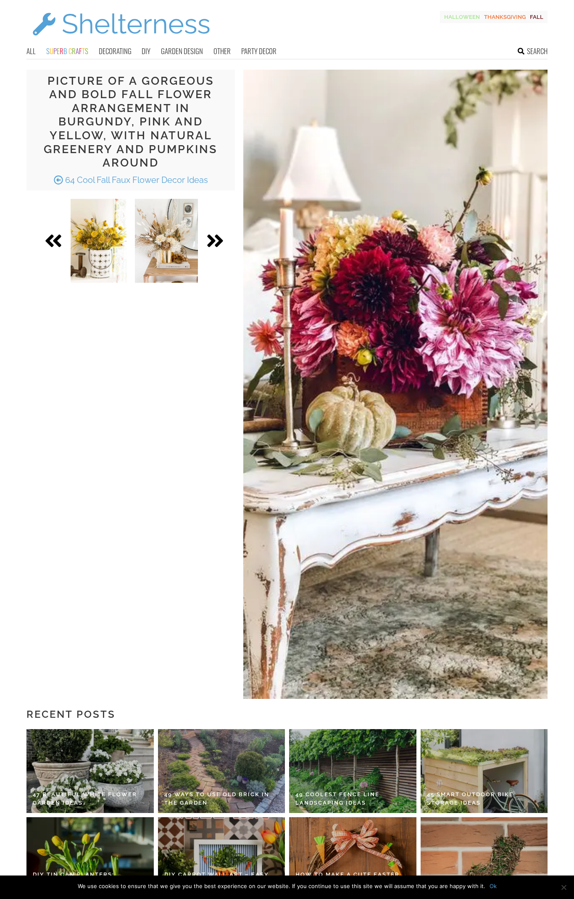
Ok (493, 886)
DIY (146, 51)
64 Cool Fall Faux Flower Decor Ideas (135, 180)
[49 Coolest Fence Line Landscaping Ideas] (352, 771)
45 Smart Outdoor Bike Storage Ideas (470, 798)
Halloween (462, 17)
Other (222, 51)
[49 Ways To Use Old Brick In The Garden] (221, 771)
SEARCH (537, 51)
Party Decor (258, 51)
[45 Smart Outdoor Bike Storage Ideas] (484, 771)
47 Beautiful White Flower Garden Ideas (85, 798)
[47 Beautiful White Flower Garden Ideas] (90, 771)
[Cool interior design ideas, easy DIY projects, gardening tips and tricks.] (121, 40)
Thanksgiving (505, 17)
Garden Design (182, 51)
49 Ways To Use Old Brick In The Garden (216, 798)
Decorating (115, 51)
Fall (536, 17)
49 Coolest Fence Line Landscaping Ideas (337, 798)
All (31, 51)
